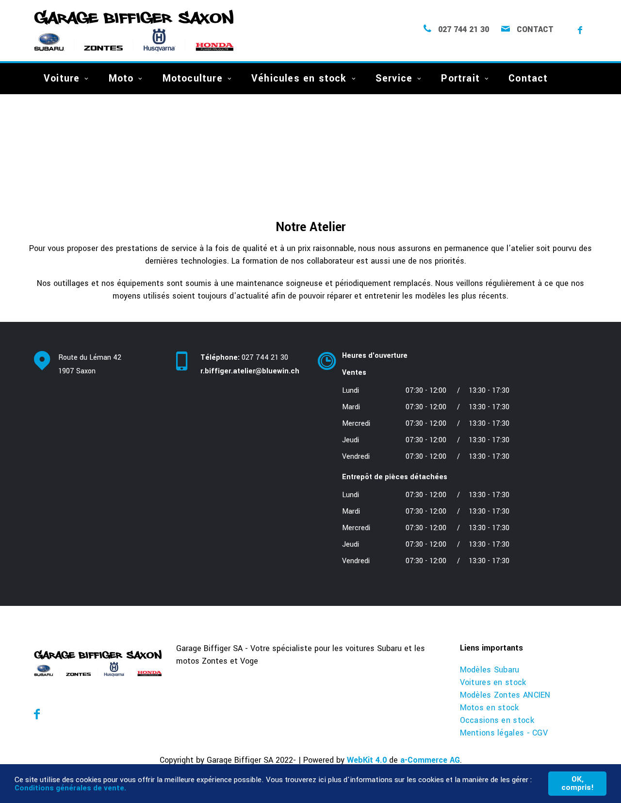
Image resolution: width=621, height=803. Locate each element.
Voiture (62, 78)
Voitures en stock (493, 682)
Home (42, 163)
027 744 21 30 (463, 29)
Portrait (460, 78)
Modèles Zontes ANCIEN (505, 695)
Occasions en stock (497, 720)
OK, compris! (577, 783)
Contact (535, 29)
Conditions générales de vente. (70, 788)
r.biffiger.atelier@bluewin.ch (249, 371)
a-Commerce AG (430, 760)
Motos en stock (489, 707)
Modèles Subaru (490, 669)
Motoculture (193, 78)
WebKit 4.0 (367, 760)
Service (394, 78)
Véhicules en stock (299, 78)
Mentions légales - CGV (504, 732)
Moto (121, 78)
